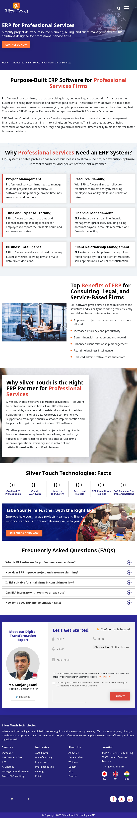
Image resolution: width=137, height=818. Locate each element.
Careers (72, 776)
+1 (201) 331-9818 (114, 766)
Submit (120, 696)
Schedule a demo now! (24, 533)
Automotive (41, 752)
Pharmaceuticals (44, 766)
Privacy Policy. (104, 676)
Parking (39, 771)
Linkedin (24, 697)
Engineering (42, 762)
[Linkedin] (130, 799)
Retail (38, 776)
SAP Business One (12, 757)
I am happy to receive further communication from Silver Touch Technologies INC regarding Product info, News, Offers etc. (91, 684)
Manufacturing (43, 757)
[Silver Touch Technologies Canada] (16, 8)
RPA (4, 762)
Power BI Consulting (13, 776)
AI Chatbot (8, 766)
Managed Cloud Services (16, 771)
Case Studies (75, 757)
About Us (73, 752)
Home (5, 62)
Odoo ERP (7, 752)
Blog (70, 771)
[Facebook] (113, 799)
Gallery (72, 766)
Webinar (73, 762)
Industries (18, 62)
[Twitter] (121, 799)
